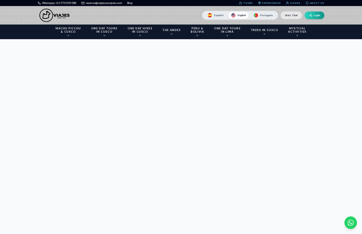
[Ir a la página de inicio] (55, 15)
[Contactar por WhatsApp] (350, 222)
